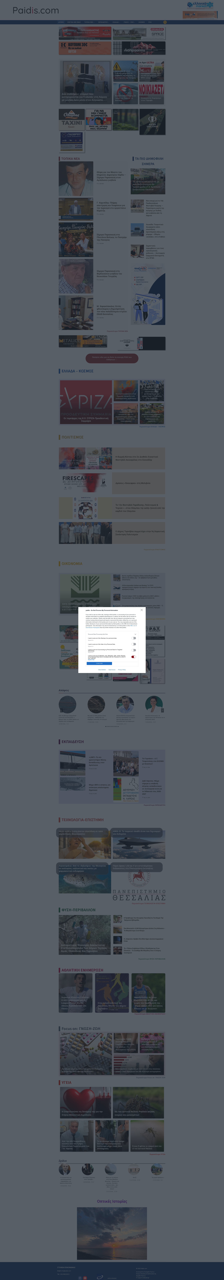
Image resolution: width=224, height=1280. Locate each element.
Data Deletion (102, 669)
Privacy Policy (122, 669)
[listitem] (112, 634)
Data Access (112, 669)
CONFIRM (99, 663)
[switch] (133, 638)
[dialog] (112, 640)
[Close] (142, 610)
